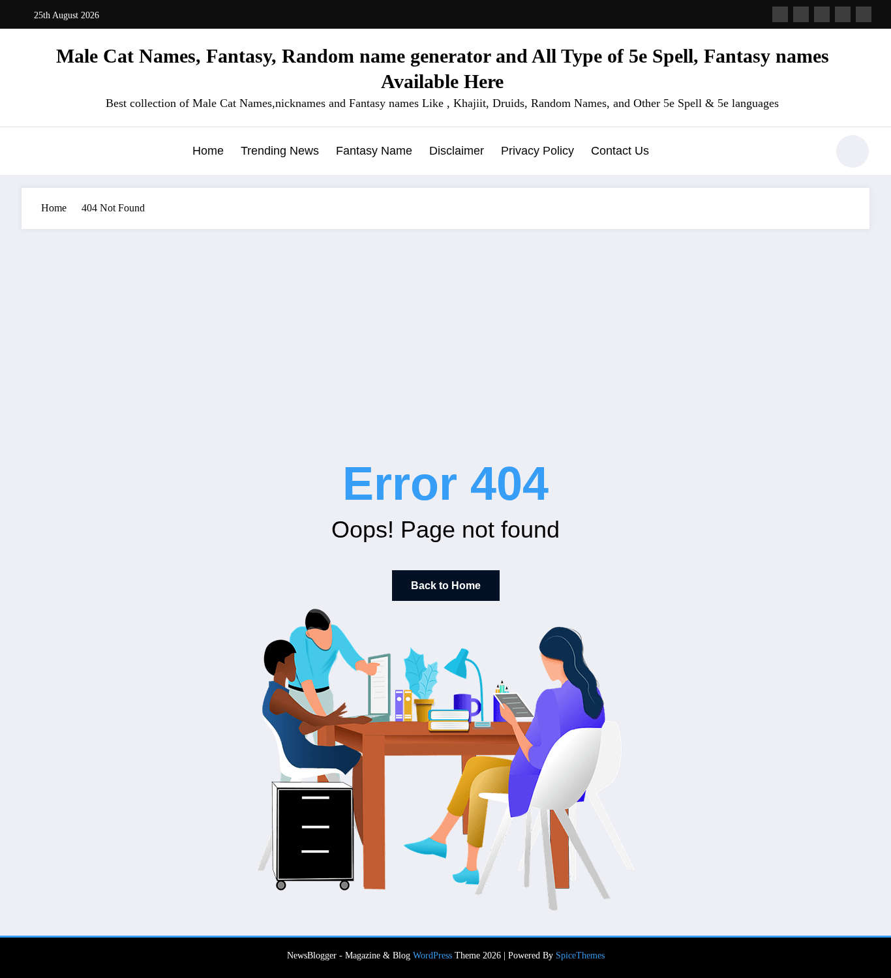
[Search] (810, 153)
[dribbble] (822, 14)
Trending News (280, 150)
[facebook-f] (780, 14)
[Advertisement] (445, 327)
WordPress (432, 955)
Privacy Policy (537, 150)
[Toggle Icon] (31, 152)
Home (208, 150)
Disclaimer (456, 150)
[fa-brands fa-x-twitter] (801, 14)
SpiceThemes (580, 955)
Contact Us (620, 150)
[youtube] (863, 14)
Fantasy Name (374, 150)
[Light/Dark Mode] (852, 151)
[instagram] (843, 14)
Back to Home (446, 585)
